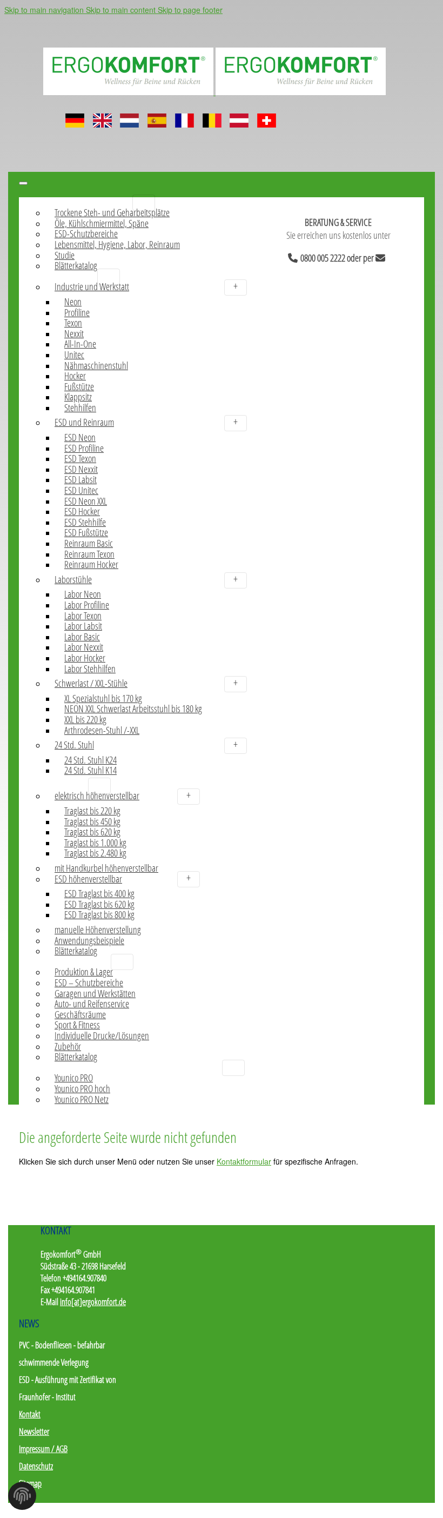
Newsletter (34, 1431)
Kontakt (30, 1414)
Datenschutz (36, 1466)
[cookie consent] (22, 1499)
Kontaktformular (244, 1161)
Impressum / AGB (43, 1449)
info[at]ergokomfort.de (93, 1302)
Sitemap (30, 1483)
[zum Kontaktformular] (382, 256)
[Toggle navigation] (23, 183)
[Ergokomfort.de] (214, 91)
